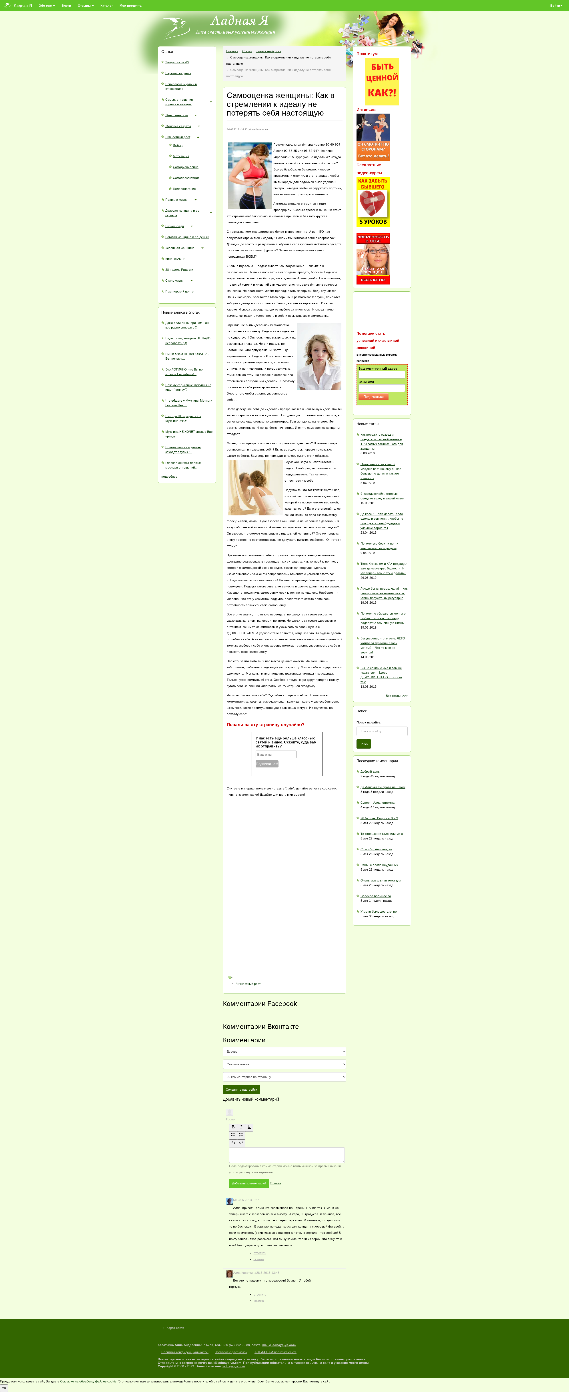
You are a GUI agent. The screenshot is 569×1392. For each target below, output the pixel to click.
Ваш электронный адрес (378, 368)
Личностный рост (177, 137)
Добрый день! (371, 771)
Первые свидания (178, 73)
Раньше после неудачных (379, 865)
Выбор (177, 145)
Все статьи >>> (397, 695)
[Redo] (241, 1143)
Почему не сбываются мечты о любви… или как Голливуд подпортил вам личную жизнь (383, 618)
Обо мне (46, 5)
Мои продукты (131, 5)
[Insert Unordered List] (233, 1136)
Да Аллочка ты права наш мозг (383, 787)
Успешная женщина (179, 248)
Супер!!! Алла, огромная (378, 802)
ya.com (290, 1345)
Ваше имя (366, 382)
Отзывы (85, 5)
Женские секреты (178, 126)
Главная (232, 51)
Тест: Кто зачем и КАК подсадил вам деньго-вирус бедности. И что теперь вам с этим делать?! (384, 568)
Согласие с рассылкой (231, 1352)
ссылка (259, 1259)
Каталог (106, 5)
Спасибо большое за (376, 896)
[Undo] (233, 1143)
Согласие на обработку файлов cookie (88, 1381)
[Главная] (8, 5)
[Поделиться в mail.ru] (260, 900)
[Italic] (241, 1128)
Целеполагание (184, 188)
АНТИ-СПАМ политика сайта (275, 1352)
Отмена (275, 1183)
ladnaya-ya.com (233, 1366)
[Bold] (233, 1128)
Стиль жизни (174, 280)
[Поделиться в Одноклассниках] (260, 936)
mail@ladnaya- (273, 1345)
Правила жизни (176, 199)
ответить (260, 1253)
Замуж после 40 (177, 62)
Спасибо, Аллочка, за (376, 849)
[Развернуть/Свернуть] (211, 102)
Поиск (363, 744)
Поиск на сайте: (369, 722)
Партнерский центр (179, 291)
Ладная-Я (23, 5)
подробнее (169, 476)
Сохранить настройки (241, 1089)
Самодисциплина (185, 167)
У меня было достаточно (379, 911)
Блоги (66, 5)
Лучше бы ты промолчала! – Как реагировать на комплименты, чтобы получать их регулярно (384, 593)
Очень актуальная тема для (381, 880)
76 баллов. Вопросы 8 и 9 (379, 818)
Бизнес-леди (174, 226)
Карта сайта (175, 1328)
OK (4, 1388)
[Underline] (249, 1128)
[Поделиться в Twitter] (260, 971)
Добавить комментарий (249, 1183)
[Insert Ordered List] (241, 1136)
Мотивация (181, 156)
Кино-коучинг (174, 258)
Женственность (176, 115)
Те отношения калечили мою (382, 833)
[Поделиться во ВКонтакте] (260, 830)
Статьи (247, 51)
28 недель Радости (179, 269)
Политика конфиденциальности (184, 1352)
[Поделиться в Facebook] (260, 865)
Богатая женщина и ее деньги (187, 237)
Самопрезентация (186, 178)
